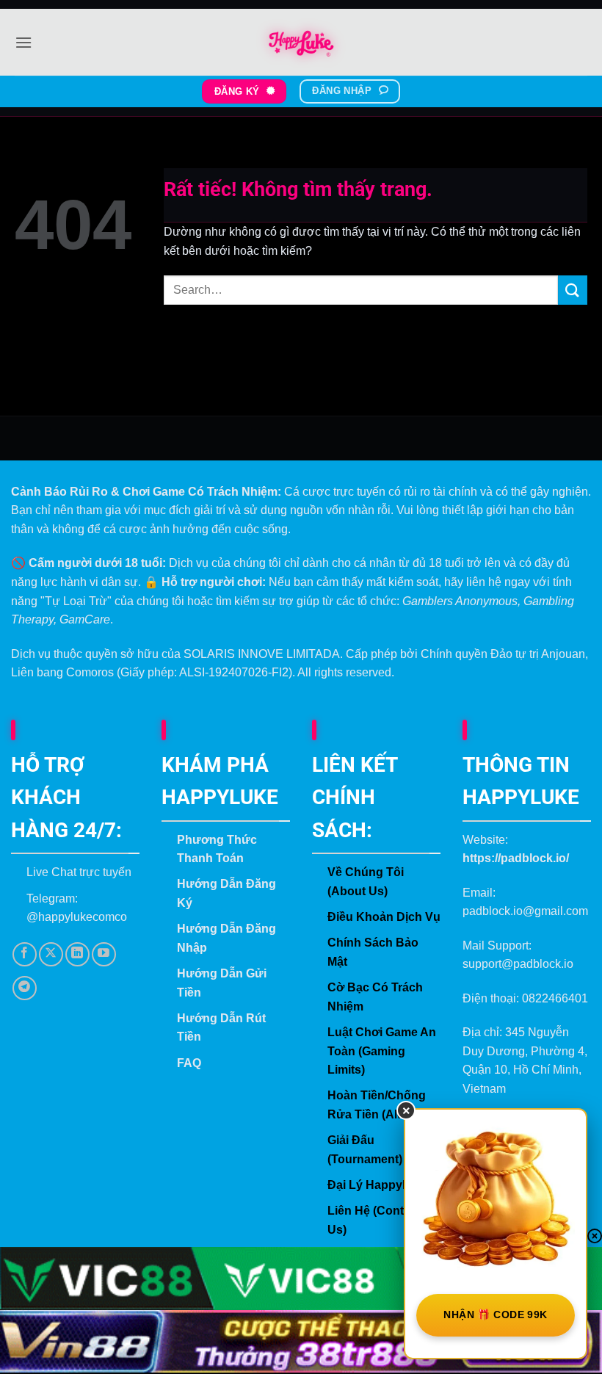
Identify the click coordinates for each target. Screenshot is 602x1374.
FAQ (189, 1063)
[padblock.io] (301, 42)
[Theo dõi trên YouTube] (104, 954)
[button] (23, 42)
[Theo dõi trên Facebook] (24, 954)
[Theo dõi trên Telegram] (24, 988)
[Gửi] (572, 289)
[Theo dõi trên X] (51, 954)
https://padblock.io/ (516, 858)
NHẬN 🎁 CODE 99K (495, 1314)
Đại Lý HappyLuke (378, 1185)
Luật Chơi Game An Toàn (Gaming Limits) (381, 1051)
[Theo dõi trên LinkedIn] (77, 954)
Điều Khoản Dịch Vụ (383, 917)
